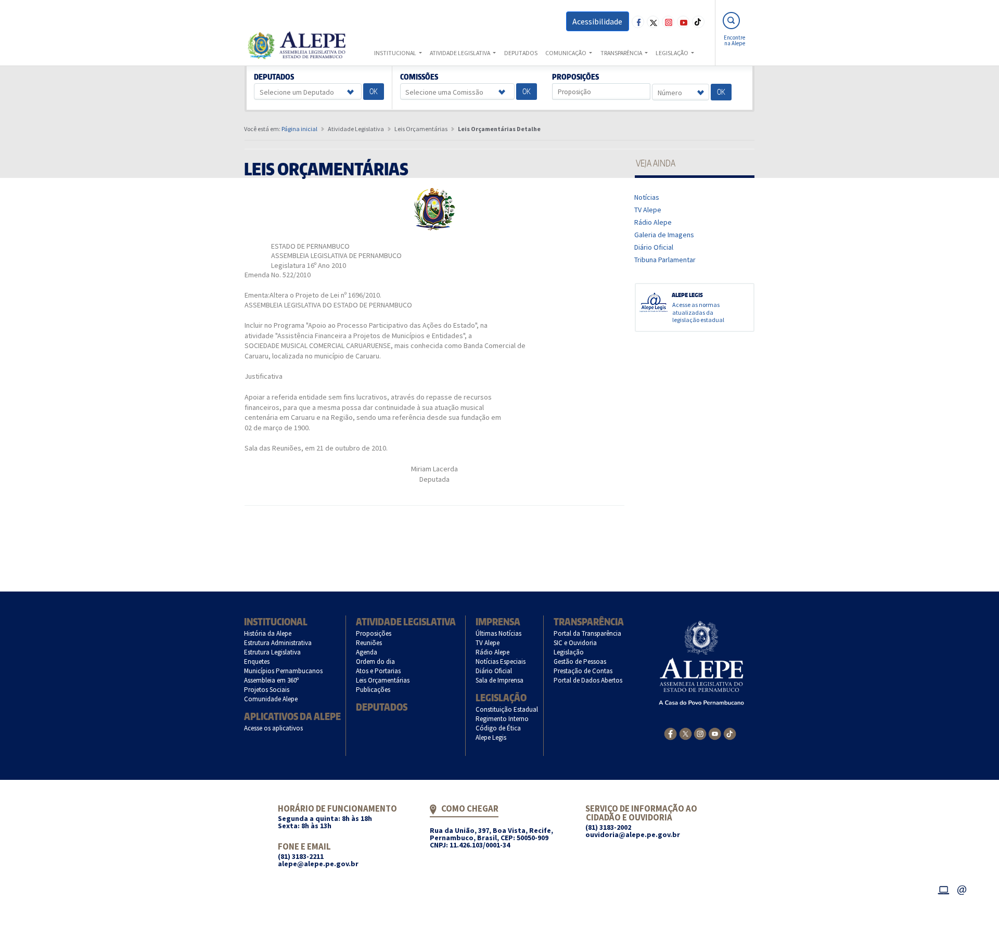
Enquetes (257, 661)
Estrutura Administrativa (278, 642)
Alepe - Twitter (653, 22)
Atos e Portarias (378, 670)
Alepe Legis (491, 737)
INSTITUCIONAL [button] (395, 53)
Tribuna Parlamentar (665, 259)
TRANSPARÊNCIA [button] (621, 53)
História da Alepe (268, 633)
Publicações (373, 689)
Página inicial (299, 129)
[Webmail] (962, 888)
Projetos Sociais (267, 689)
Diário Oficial (654, 247)
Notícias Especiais (501, 661)
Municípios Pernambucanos (284, 670)
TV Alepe (648, 209)
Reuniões (369, 642)
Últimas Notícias (498, 633)
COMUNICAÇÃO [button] (566, 53)
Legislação (501, 697)
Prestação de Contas (583, 670)
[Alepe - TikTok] (729, 733)
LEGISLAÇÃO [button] (672, 53)
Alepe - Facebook (638, 22)
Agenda (366, 652)
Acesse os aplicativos (274, 728)
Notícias (647, 197)
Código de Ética (498, 728)
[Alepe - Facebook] (670, 733)
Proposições (576, 77)
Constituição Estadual (507, 709)
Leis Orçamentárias (382, 680)
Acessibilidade (597, 21)
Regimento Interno (502, 718)
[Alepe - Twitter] (685, 733)
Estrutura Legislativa (273, 652)
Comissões (419, 77)
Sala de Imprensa (499, 680)
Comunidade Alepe (271, 699)
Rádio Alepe (653, 222)
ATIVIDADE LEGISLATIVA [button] (460, 53)
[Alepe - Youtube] (714, 733)
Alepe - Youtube (683, 22)
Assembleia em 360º (272, 680)
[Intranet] (943, 888)
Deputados (274, 77)
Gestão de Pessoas (580, 661)
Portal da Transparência (587, 633)
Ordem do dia (375, 661)
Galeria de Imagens (664, 234)
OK (373, 91)
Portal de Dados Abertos (588, 680)
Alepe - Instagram (668, 22)
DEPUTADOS (520, 53)
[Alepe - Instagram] (700, 733)
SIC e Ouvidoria (575, 642)
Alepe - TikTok (698, 22)
